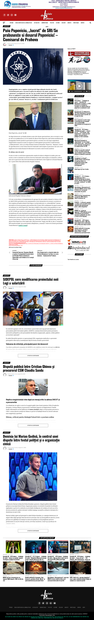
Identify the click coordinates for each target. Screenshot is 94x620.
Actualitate (37, 22)
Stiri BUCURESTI (39, 616)
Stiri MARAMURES (75, 616)
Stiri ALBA (7, 616)
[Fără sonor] (87, 91)
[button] (79, 86)
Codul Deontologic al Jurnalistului (23, 22)
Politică (52, 22)
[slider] (78, 91)
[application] (79, 86)
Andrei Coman (23, 225)
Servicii (82, 22)
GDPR (47, 26)
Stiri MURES (83, 616)
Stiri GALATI (58, 616)
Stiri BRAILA (60, 618)
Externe (58, 22)
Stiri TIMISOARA (45, 618)
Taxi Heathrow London (73, 259)
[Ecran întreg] (89, 91)
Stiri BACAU (25, 616)
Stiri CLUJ (46, 616)
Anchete (69, 22)
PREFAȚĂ (11, 22)
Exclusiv (64, 22)
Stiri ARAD (13, 616)
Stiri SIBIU (38, 618)
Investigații (76, 22)
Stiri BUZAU (32, 616)
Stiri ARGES (19, 616)
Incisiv (10, 45)
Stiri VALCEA (53, 618)
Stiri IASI (63, 616)
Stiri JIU (68, 616)
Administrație (45, 22)
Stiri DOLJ (52, 616)
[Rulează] (69, 91)
